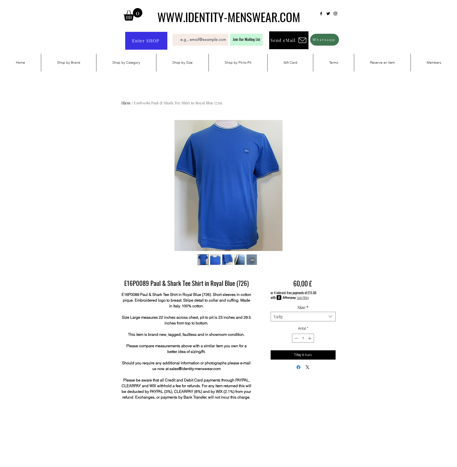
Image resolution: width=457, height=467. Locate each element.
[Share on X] (307, 367)
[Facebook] (321, 13)
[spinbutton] (303, 338)
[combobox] (303, 316)
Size (303, 307)
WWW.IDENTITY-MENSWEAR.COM (228, 16)
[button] (133, 14)
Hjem (125, 102)
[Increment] (310, 338)
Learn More (303, 297)
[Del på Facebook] (298, 367)
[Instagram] (335, 13)
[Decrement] (296, 338)
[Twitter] (328, 13)
